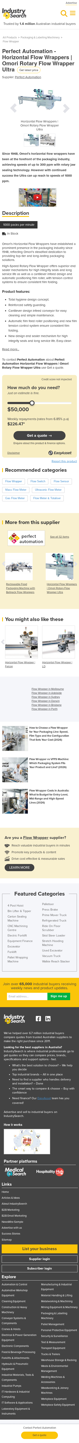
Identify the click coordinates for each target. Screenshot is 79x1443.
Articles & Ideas (11, 1198)
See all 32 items (59, 537)
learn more (19, 867)
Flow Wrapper (11, 41)
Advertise (71, 3)
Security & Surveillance (54, 1336)
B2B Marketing (10, 1210)
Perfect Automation (28, 77)
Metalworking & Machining (56, 1301)
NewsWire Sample (12, 1222)
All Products (10, 37)
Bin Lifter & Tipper (19, 911)
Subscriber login (39, 1268)
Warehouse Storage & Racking (58, 1360)
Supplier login (39, 1259)
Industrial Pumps (11, 1386)
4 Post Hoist (15, 905)
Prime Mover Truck (54, 915)
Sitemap (7, 1239)
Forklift (12, 952)
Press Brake (50, 909)
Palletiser (48, 904)
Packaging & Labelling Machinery (40, 37)
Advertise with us (12, 1227)
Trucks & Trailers (50, 1354)
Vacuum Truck (51, 956)
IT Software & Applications (17, 1402)
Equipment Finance (20, 941)
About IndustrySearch (14, 1203)
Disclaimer (13, 453)
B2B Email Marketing (14, 1215)
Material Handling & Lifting (56, 1295)
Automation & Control (14, 1284)
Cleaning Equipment (13, 1301)
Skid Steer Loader (53, 935)
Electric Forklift (17, 935)
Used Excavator (52, 950)
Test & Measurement (53, 1342)
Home (5, 1192)
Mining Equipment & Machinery (59, 1307)
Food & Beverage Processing (18, 1352)
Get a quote (39, 1435)
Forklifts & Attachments (15, 1358)
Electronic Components (15, 1346)
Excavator (14, 946)
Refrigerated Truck (54, 920)
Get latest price (28, 70)
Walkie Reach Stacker (56, 961)
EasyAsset (44, 1098)
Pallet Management (52, 1324)
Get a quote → (39, 435)
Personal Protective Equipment (59, 1330)
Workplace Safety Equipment (58, 1405)
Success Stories (11, 1233)
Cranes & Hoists (11, 1329)
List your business (39, 1248)
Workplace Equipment (54, 1399)
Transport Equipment (53, 1348)
